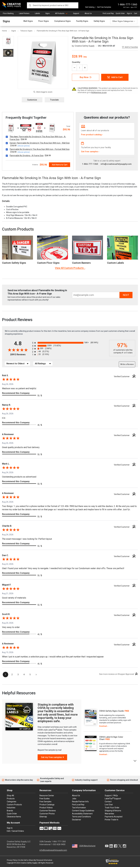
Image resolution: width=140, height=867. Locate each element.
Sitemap (43, 817)
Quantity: (76, 62)
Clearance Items (14, 817)
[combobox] (52, 5)
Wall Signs (28, 21)
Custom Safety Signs (14, 262)
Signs (47, 13)
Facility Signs (82, 21)
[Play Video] (8, 53)
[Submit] (30, 5)
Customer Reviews (48, 811)
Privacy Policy (12, 860)
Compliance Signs (62, 21)
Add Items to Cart (59, 165)
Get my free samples (51, 757)
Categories (11, 801)
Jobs (74, 798)
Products (11, 798)
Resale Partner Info (80, 801)
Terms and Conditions (81, 817)
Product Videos (46, 807)
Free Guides (45, 798)
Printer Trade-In (111, 820)
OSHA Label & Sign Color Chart (111, 738)
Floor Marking (8, 13)
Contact (108, 801)
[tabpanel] (107, 719)
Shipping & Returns (113, 811)
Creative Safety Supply (28, 863)
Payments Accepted (113, 817)
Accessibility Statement (82, 814)
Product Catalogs (47, 804)
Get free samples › (90, 151)
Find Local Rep (108, 13)
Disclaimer (76, 820)
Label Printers (24, 13)
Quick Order (120, 13)
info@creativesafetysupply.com (116, 164)
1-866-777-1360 (127, 4)
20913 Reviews (20, 354)
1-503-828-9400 (58, 844)
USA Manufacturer (87, 846)
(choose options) (24, 146)
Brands (10, 811)
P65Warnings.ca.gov (99, 93)
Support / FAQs (111, 795)
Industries (11, 807)
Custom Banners (81, 262)
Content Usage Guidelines (83, 811)
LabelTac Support (113, 798)
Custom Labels (115, 262)
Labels (37, 13)
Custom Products (18, 229)
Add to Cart (116, 77)
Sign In (129, 13)
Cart (135, 13)
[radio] (70, 343)
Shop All (10, 795)
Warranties (109, 814)
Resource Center (47, 795)
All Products (59, 13)
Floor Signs (43, 21)
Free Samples (45, 801)
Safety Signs (99, 21)
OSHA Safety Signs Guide (111, 711)
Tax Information (79, 807)
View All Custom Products (69, 268)
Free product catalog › (92, 134)
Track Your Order (112, 807)
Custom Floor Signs (48, 262)
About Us (88, 13)
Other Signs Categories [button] (122, 21)
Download (103, 726)
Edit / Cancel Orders (15, 831)
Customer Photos (47, 814)
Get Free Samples (104, 7)
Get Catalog (89, 7)
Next (135, 760)
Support (76, 13)
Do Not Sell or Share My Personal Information (35, 860)
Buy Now (84, 77)
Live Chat (109, 804)
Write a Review (127, 364)
